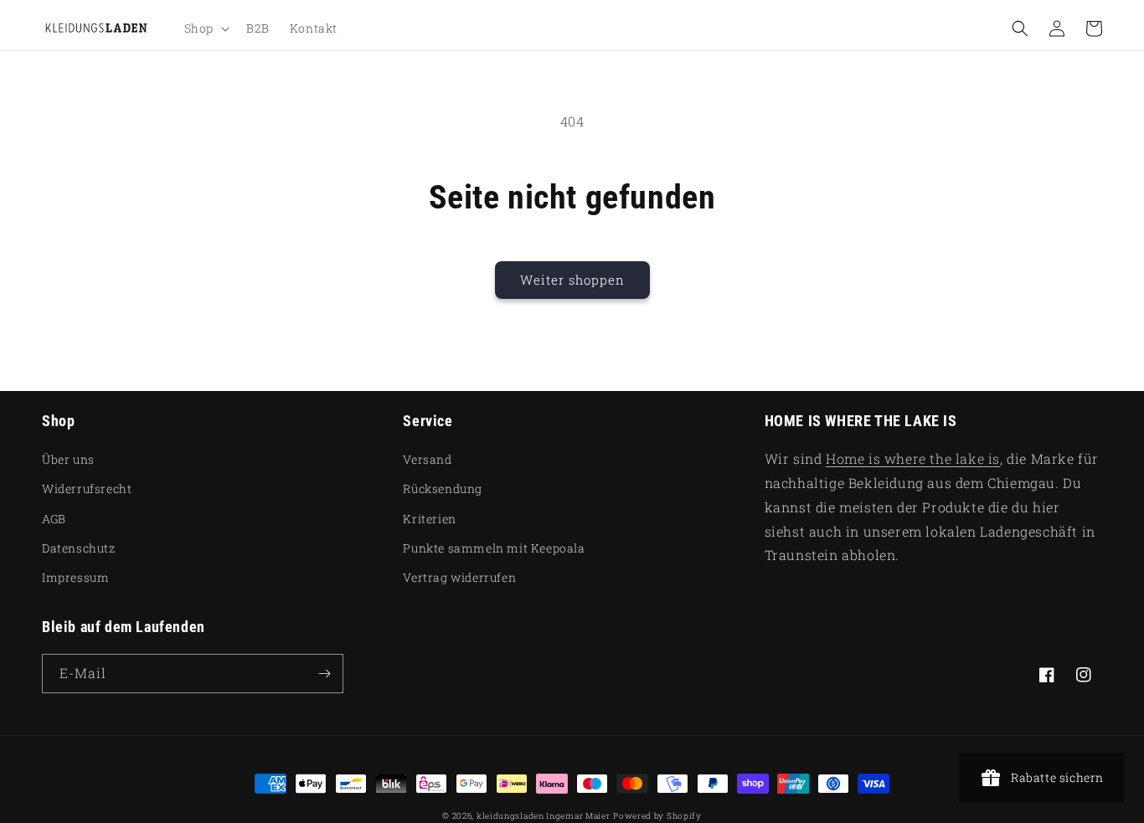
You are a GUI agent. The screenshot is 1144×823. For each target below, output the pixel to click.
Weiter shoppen (572, 279)
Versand (427, 459)
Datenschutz (79, 548)
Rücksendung (442, 488)
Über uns (68, 459)
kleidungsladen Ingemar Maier (544, 815)
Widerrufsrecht (86, 488)
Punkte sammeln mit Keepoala (494, 548)
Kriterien (429, 519)
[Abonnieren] (324, 673)
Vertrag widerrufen (459, 577)
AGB (54, 519)
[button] (205, 28)
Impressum (75, 577)
